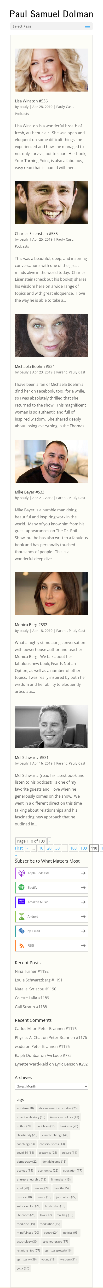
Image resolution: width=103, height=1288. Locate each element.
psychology (27, 1241)
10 (41, 848)
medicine (26, 1224)
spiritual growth (58, 1250)
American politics (64, 1117)
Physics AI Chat (28, 1037)
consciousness (52, 1144)
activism (25, 1108)
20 (49, 848)
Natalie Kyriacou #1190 (35, 989)
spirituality (27, 1259)
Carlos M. (23, 1028)
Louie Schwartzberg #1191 (39, 980)
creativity (48, 1153)
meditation (50, 1224)
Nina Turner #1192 (32, 971)
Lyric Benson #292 (71, 1064)
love (46, 1215)
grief (23, 1188)
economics (48, 1170)
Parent (61, 372)
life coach (26, 1215)
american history (31, 1117)
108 (73, 848)
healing (42, 1188)
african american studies (58, 1108)
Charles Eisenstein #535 (36, 233)
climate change (55, 1135)
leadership (55, 1206)
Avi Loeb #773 (59, 1055)
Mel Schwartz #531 (32, 757)
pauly (24, 106)
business (69, 1126)
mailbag (65, 1215)
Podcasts (22, 113)
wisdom (68, 1259)
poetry (51, 1233)
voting (48, 1259)
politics (71, 1233)
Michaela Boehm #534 (35, 366)
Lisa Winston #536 (31, 101)
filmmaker (61, 1179)
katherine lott (28, 1206)
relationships (28, 1250)
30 (57, 848)
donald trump (54, 1161)
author (24, 1126)
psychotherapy (55, 1241)
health (61, 1188)
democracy (27, 1161)
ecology (25, 1170)
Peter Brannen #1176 (57, 1028)
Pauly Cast (64, 106)
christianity (27, 1135)
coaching (26, 1144)
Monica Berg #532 (31, 624)
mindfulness (28, 1233)
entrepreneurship (31, 1179)
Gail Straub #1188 (31, 1006)
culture (69, 1153)
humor (44, 1197)
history (24, 1197)
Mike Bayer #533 (29, 492)
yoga (23, 1268)
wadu (20, 1046)
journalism (66, 1197)
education (72, 1170)
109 (83, 848)
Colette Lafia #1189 (32, 998)
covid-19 (25, 1153)
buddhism (46, 1126)
